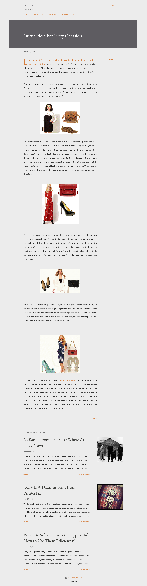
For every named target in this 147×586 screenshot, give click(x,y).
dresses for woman (66, 380)
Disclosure (52, 14)
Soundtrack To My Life (69, 14)
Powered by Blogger (75, 578)
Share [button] (110, 59)
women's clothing (37, 64)
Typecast (29, 5)
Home (25, 14)
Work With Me (38, 14)
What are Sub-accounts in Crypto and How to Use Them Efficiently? (56, 538)
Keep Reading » (84, 474)
